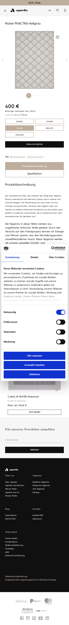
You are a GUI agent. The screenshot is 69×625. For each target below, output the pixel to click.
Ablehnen (34, 374)
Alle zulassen (34, 355)
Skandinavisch (35, 157)
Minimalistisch (17, 157)
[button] (64, 60)
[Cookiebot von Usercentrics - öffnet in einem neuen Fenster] (51, 248)
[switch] (60, 322)
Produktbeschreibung (34, 166)
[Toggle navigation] (5, 10)
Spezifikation (34, 173)
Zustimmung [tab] (12, 257)
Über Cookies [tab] (56, 257)
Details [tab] (35, 257)
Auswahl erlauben (34, 365)
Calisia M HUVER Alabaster (23, 396)
